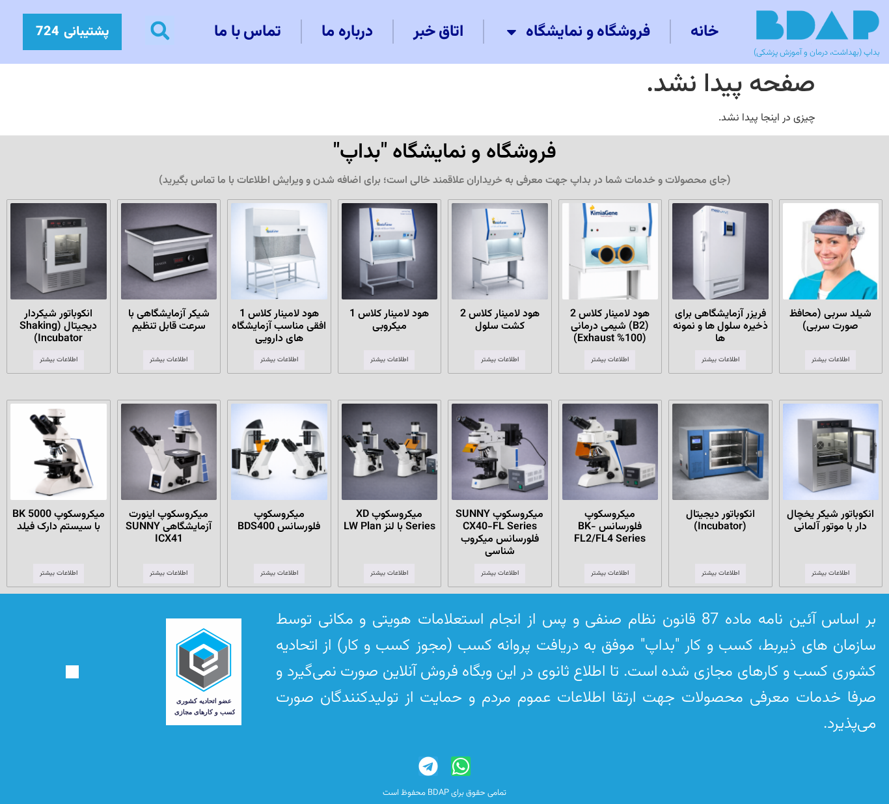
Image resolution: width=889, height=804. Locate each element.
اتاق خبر (438, 32)
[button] (159, 30)
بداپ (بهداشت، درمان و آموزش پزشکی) (817, 52)
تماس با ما (247, 32)
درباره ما (347, 32)
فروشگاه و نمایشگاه (588, 32)
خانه (704, 32)
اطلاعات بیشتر (830, 360)
